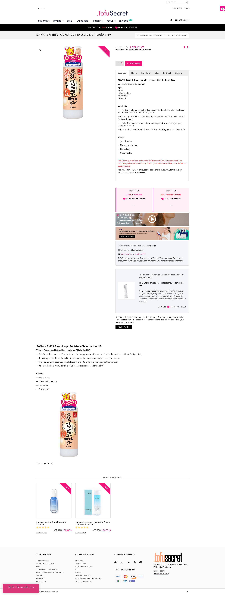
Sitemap (39, 575)
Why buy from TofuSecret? (133, 254)
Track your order (81, 563)
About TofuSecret (42, 560)
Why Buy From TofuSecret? (45, 563)
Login (187, 8)
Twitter (128, 561)
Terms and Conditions (83, 581)
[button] (40, 50)
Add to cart (135, 63)
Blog (38, 566)
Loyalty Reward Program (84, 566)
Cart (77, 569)
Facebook (116, 561)
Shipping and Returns (83, 575)
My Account (79, 560)
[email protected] (161, 573)
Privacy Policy (41, 581)
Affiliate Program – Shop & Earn (47, 569)
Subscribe (176, 8)
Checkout (78, 572)
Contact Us (40, 578)
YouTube (139, 561)
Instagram (122, 561)
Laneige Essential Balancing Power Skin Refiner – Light (92, 523)
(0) (184, 20)
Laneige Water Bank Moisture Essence (51, 523)
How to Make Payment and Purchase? (49, 572)
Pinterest (134, 561)
